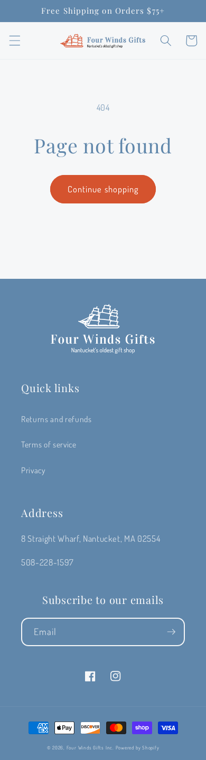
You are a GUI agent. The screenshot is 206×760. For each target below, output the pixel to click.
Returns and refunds (56, 419)
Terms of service (49, 444)
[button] (14, 40)
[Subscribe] (171, 632)
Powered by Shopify (138, 748)
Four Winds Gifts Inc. (90, 748)
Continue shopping (103, 188)
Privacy (33, 470)
